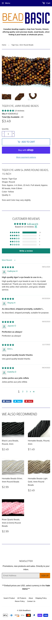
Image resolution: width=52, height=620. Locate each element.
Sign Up (44, 575)
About (31, 598)
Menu (7, 3)
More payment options (26, 157)
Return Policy (20, 601)
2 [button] (22, 391)
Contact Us (31, 601)
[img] (8, 267)
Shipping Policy (41, 598)
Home (4, 45)
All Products (21, 598)
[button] (8, 111)
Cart (48, 3)
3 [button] (26, 391)
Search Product (9, 598)
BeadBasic (27, 610)
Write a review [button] (26, 251)
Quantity (5, 129)
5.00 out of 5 (32, 224)
